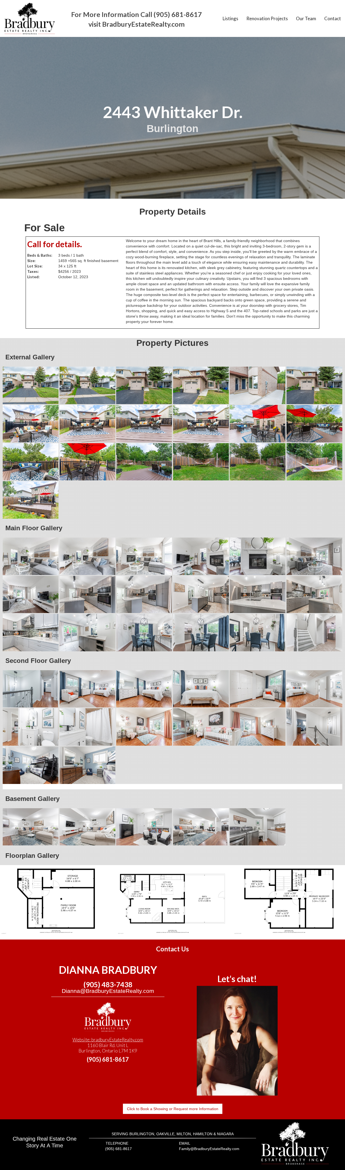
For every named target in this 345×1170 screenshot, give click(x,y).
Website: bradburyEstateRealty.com (108, 1039)
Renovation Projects (267, 18)
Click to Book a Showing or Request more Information (172, 1109)
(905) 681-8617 (108, 1059)
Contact (332, 18)
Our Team (306, 18)
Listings (230, 18)
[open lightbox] (31, 385)
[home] (30, 18)
